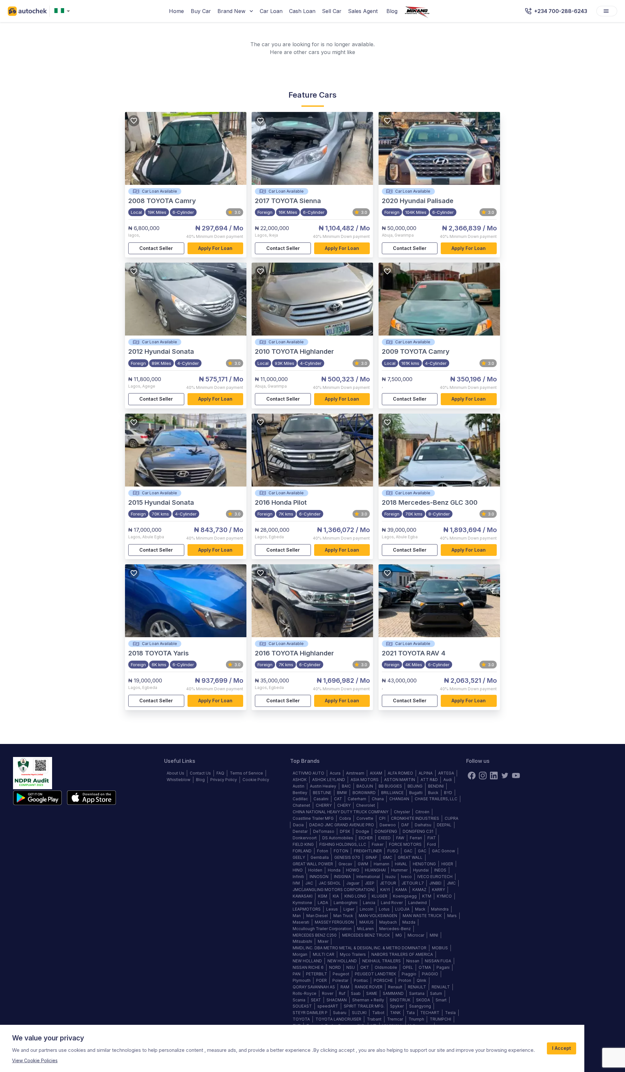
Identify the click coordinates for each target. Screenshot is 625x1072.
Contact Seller (156, 248)
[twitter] (504, 775)
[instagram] (482, 775)
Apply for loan (215, 248)
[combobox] (63, 11)
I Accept (561, 1048)
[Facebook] (471, 775)
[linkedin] (493, 775)
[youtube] (515, 775)
